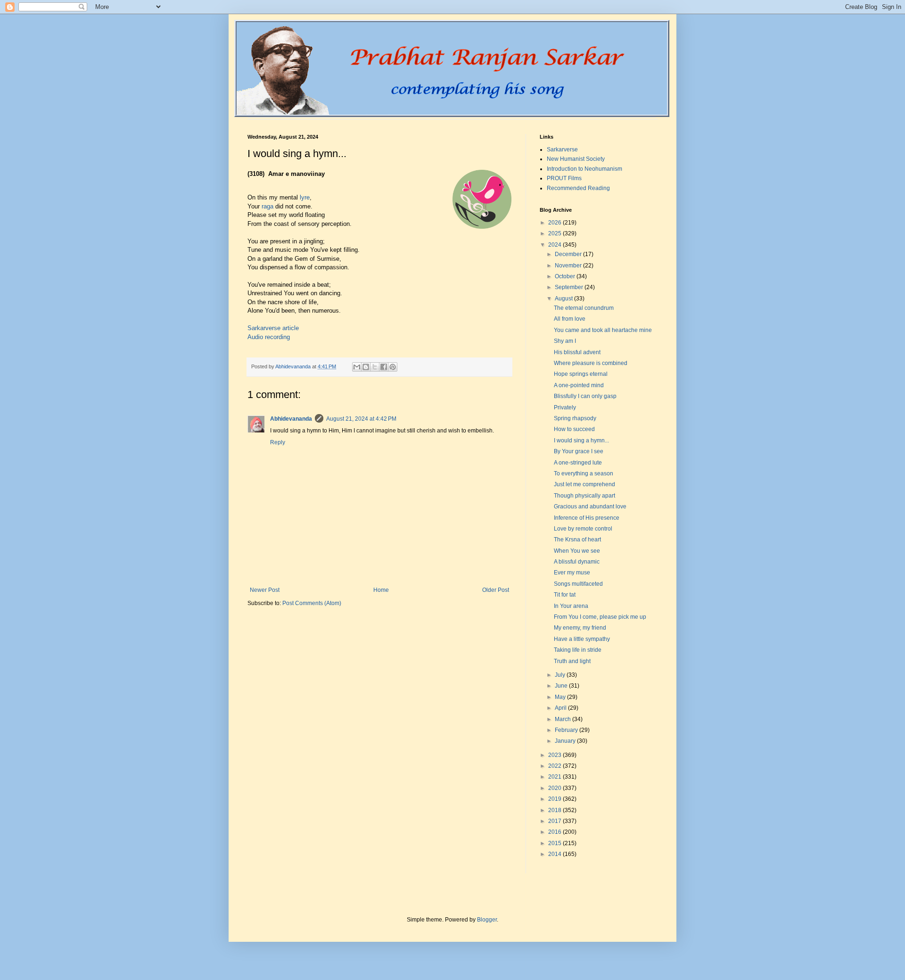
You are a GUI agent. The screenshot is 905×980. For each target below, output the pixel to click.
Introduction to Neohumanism (584, 169)
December (569, 254)
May (561, 697)
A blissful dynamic (577, 561)
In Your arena (571, 606)
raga (267, 206)
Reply (277, 442)
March (563, 719)
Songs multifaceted (578, 584)
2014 (555, 854)
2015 (555, 843)
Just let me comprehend (584, 484)
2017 (555, 821)
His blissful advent (577, 352)
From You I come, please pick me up (600, 617)
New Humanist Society (576, 159)
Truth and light (572, 661)
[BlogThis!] (365, 367)
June (562, 685)
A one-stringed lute (578, 462)
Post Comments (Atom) (311, 603)
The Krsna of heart (577, 539)
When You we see (577, 551)
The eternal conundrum (584, 308)
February (567, 730)
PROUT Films (564, 178)
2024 (555, 244)
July (561, 675)
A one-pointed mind (579, 385)
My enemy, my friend (580, 627)
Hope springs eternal (581, 374)
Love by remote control (583, 528)
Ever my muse (572, 572)
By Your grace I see (578, 451)
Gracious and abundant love (590, 506)
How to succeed (574, 429)
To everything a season (583, 473)
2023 (555, 755)
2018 (555, 810)
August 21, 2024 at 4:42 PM (361, 418)
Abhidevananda (291, 418)
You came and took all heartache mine (603, 330)
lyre (305, 197)
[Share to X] (374, 367)
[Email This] (357, 367)
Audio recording (268, 337)
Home (381, 590)
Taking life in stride (577, 650)
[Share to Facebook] (383, 367)
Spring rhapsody (575, 418)
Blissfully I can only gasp (585, 396)
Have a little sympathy (582, 639)
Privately (565, 407)
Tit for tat (565, 594)
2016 (555, 832)
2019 (555, 799)
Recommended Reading (578, 188)
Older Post (495, 590)
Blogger (487, 919)
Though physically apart (584, 495)
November (569, 265)
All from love (569, 319)
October (565, 276)
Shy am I (565, 341)
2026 (555, 222)
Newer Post (265, 590)
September (569, 287)
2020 (555, 788)
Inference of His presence (586, 518)
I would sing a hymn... (581, 440)
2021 (555, 776)
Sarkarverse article (273, 328)
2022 (555, 766)
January (566, 741)
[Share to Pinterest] (392, 367)
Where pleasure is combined (590, 363)
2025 (555, 233)
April (561, 708)
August (564, 298)
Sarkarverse (562, 149)
